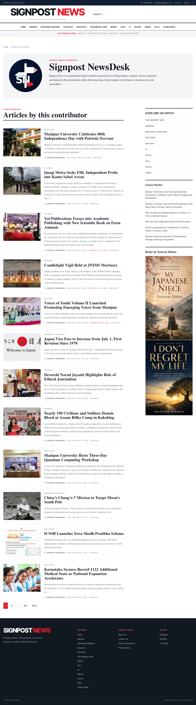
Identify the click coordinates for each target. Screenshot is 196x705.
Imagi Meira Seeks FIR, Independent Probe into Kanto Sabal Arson (81, 174)
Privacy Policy (124, 648)
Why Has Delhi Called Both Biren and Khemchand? (168, 221)
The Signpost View (98, 27)
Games (148, 27)
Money (114, 27)
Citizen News (169, 27)
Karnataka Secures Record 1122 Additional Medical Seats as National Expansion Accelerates (80, 573)
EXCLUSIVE (150, 137)
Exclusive (68, 27)
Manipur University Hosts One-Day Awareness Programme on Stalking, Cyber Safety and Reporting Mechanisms (168, 195)
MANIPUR (149, 126)
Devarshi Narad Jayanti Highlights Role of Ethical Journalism (80, 377)
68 (25, 605)
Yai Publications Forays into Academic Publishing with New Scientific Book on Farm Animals (82, 223)
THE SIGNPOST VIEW (154, 120)
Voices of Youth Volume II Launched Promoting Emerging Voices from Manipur (80, 305)
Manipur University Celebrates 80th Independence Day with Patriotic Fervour (79, 136)
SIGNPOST (47, 12)
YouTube (186, 3)
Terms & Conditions (127, 643)
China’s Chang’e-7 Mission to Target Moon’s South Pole (82, 500)
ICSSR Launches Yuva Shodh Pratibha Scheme (84, 533)
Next (34, 605)
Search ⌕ (98, 14)
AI (130, 27)
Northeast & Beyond (50, 27)
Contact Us (123, 639)
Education (81, 27)
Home (23, 27)
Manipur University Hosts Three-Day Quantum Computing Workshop (75, 457)
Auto (123, 27)
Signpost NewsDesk (56, 158)
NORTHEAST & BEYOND (156, 132)
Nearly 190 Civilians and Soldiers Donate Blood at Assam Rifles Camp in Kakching (79, 415)
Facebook (177, 3)
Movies (137, 27)
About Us (122, 635)
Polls (157, 27)
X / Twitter (164, 643)
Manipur (33, 27)
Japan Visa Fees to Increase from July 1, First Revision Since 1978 (83, 341)
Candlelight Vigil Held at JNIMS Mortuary (81, 265)
